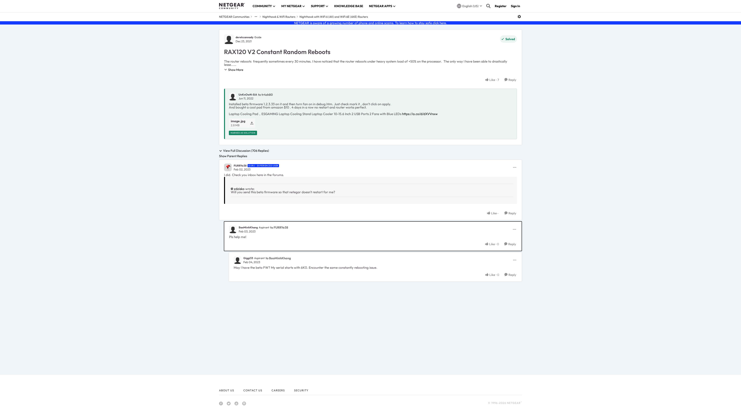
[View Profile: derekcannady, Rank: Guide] (229, 39)
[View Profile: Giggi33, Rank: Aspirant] (237, 260)
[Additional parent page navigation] (256, 16)
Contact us (252, 390)
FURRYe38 (240, 165)
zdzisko (239, 189)
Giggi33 (248, 258)
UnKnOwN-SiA (248, 94)
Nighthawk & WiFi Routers (278, 17)
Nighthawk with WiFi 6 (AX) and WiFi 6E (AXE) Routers (333, 17)
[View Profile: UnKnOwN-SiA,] (233, 96)
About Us (226, 390)
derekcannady (244, 37)
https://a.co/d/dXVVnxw (420, 114)
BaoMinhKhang (248, 227)
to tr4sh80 (265, 94)
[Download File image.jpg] (251, 123)
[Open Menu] (519, 16)
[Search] (488, 6)
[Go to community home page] (232, 6)
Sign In (515, 6)
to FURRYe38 (279, 227)
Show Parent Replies (233, 156)
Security (301, 390)
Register (501, 6)
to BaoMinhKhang (278, 258)
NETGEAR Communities (234, 17)
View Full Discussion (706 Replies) (246, 151)
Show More (235, 69)
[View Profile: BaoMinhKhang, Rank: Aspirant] (233, 229)
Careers (278, 390)
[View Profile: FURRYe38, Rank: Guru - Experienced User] (228, 167)
